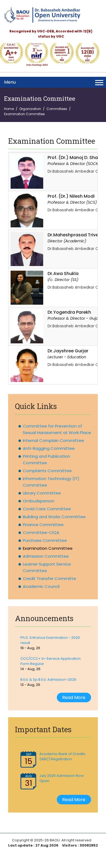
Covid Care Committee (47, 509)
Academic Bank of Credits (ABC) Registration (62, 756)
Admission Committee (46, 556)
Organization (30, 108)
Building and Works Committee (54, 517)
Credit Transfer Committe (49, 578)
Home (9, 108)
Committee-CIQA (41, 532)
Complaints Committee (47, 471)
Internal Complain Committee (53, 440)
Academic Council (41, 586)
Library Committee (42, 493)
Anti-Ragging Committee (49, 448)
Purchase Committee (45, 540)
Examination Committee (48, 548)
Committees (56, 108)
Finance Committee (43, 524)
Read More (73, 697)
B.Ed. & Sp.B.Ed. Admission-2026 (48, 679)
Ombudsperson (38, 501)
